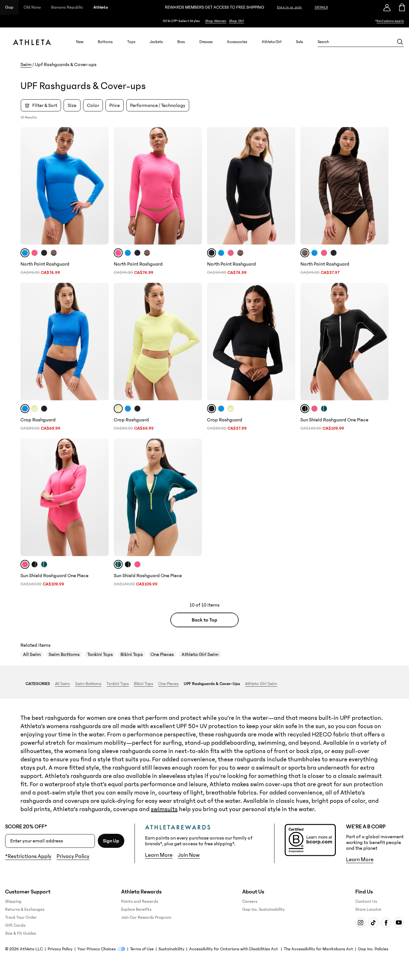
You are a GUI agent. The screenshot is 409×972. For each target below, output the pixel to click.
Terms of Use (142, 949)
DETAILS (321, 7)
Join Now (189, 855)
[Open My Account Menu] (387, 7)
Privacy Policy (73, 856)
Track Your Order (21, 917)
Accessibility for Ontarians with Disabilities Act (234, 949)
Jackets (156, 42)
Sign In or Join (289, 7)
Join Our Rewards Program (146, 917)
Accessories (237, 42)
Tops (131, 42)
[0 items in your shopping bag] (401, 7)
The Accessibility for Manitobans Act (318, 949)
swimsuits (164, 809)
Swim (26, 64)
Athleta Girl (272, 42)
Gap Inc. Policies (373, 949)
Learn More (159, 855)
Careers (249, 901)
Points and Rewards (139, 901)
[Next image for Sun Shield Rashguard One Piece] (381, 341)
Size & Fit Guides (20, 933)
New (79, 42)
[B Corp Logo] (310, 840)
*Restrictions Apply (28, 856)
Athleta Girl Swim (200, 654)
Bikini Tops (131, 654)
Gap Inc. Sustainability (263, 909)
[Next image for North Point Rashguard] (101, 186)
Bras (181, 42)
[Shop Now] (204, 21)
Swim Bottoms (64, 654)
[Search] (400, 42)
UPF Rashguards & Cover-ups (212, 683)
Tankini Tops (100, 654)
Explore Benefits (136, 909)
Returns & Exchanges (24, 909)
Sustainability (171, 949)
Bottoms (105, 42)
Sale (299, 42)
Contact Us (366, 901)
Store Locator (368, 909)
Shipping (13, 901)
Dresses (206, 42)
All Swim (32, 654)
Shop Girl (236, 21)
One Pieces (162, 654)
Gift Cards (15, 925)
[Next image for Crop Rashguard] (101, 341)
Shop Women (216, 21)
